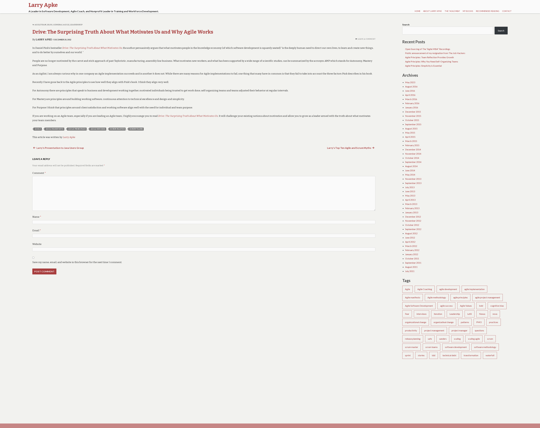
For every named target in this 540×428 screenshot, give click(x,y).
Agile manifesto (54, 129)
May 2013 (410, 195)
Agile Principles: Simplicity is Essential (423, 65)
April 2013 (410, 199)
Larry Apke (44, 39)
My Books (468, 11)
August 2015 (411, 128)
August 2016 (411, 86)
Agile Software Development (419, 305)
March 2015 (411, 141)
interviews (422, 313)
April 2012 (410, 241)
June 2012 (410, 237)
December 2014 (413, 149)
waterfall (490, 355)
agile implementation (474, 289)
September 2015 (413, 124)
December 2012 (413, 216)
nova (495, 313)
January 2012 (411, 254)
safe (430, 338)
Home (417, 11)
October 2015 (412, 120)
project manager (459, 330)
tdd (433, 355)
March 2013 (411, 204)
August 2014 (411, 166)
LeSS (469, 313)
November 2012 (413, 220)
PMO (479, 322)
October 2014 (412, 158)
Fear (407, 313)
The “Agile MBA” (452, 11)
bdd (481, 305)
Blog (50, 25)
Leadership (76, 25)
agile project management (487, 297)
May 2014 (410, 174)
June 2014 (410, 170)
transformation (471, 355)
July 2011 (409, 271)
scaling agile (474, 338)
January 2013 (411, 212)
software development (456, 347)
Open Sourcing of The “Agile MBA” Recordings (427, 49)
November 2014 (413, 153)
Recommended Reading (487, 11)
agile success (98, 129)
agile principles (77, 129)
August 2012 (411, 233)
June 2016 (410, 90)
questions (479, 330)
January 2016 (411, 107)
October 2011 (412, 258)
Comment (39, 173)
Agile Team (40, 25)
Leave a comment (366, 39)
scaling (457, 338)
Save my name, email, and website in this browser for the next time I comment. (77, 262)
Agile (38, 129)
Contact (507, 11)
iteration (438, 313)
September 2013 (413, 183)
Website (36, 244)
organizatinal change (444, 322)
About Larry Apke (432, 11)
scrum (490, 338)
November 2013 (413, 178)
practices (493, 322)
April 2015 (410, 136)
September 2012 (413, 229)
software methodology (485, 347)
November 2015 (413, 116)
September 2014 (413, 162)
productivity (411, 330)
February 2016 (412, 103)
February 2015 (412, 145)
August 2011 (411, 267)
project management (434, 330)
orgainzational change (415, 322)
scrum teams (136, 129)
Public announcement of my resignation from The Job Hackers (435, 53)
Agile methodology (437, 297)
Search (406, 24)
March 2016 (411, 99)
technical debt (449, 355)
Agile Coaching (424, 289)
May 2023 (410, 82)
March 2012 (411, 246)
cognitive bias (497, 305)
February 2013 (412, 208)
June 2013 (410, 191)
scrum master (117, 129)
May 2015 (410, 132)
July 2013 (409, 187)
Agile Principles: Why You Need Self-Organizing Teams (431, 61)
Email (36, 230)
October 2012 (412, 225)
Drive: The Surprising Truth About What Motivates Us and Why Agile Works (122, 32)
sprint (408, 355)
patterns (465, 322)
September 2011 (413, 262)
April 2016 (410, 95)
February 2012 (412, 250)
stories (421, 355)
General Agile (61, 25)
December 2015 (413, 111)
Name (36, 216)
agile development (448, 289)
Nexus (482, 313)
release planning (412, 338)
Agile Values (466, 305)
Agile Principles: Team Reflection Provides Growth (429, 57)
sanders (443, 338)
